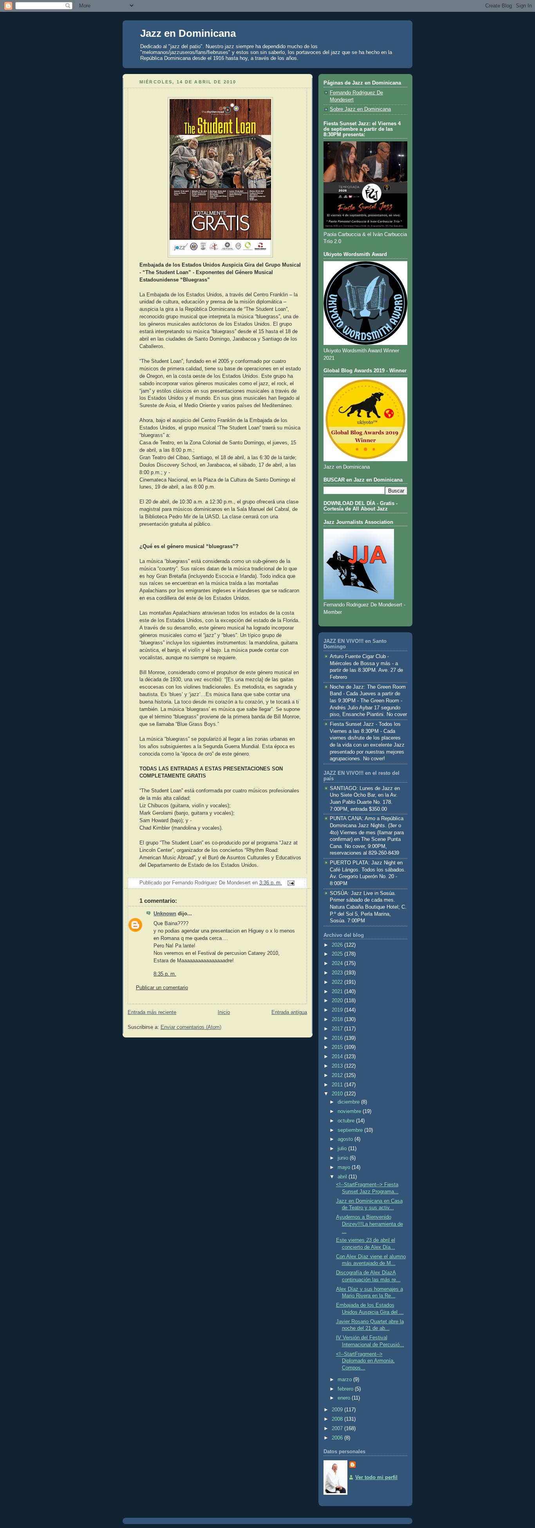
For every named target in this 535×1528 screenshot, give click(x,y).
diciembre (349, 1102)
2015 (338, 1047)
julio (343, 1148)
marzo (345, 1379)
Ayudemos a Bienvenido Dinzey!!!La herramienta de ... (369, 1224)
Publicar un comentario (162, 987)
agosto (346, 1139)
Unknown (165, 913)
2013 (338, 1066)
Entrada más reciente (152, 1012)
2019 (338, 1010)
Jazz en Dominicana (188, 33)
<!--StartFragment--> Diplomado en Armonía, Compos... (365, 1361)
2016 (338, 1038)
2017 (338, 1029)
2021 (338, 991)
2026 (338, 945)
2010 (338, 1094)
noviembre (350, 1111)
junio (344, 1158)
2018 (338, 1019)
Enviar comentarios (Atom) (191, 1027)
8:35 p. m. (165, 974)
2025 (338, 954)
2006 (338, 1438)
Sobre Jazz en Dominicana (360, 109)
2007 (338, 1428)
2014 (338, 1056)
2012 (338, 1075)
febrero (346, 1389)
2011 (338, 1085)
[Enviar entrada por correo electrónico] (290, 883)
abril (343, 1177)
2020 (338, 1000)
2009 (338, 1410)
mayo (345, 1167)
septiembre (351, 1130)
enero (345, 1398)
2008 (338, 1419)
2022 (338, 982)
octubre (347, 1121)
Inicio (224, 1012)
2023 (338, 973)
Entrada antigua (289, 1012)
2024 (338, 963)
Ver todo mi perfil (376, 1477)
